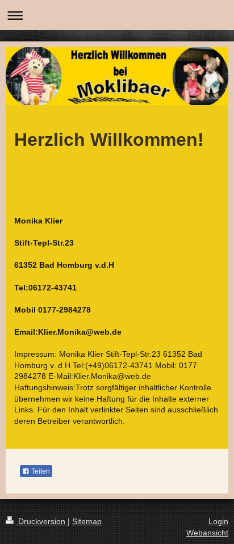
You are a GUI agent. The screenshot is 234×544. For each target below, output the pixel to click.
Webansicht (207, 532)
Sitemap (87, 521)
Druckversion (42, 521)
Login (218, 521)
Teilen (40, 471)
